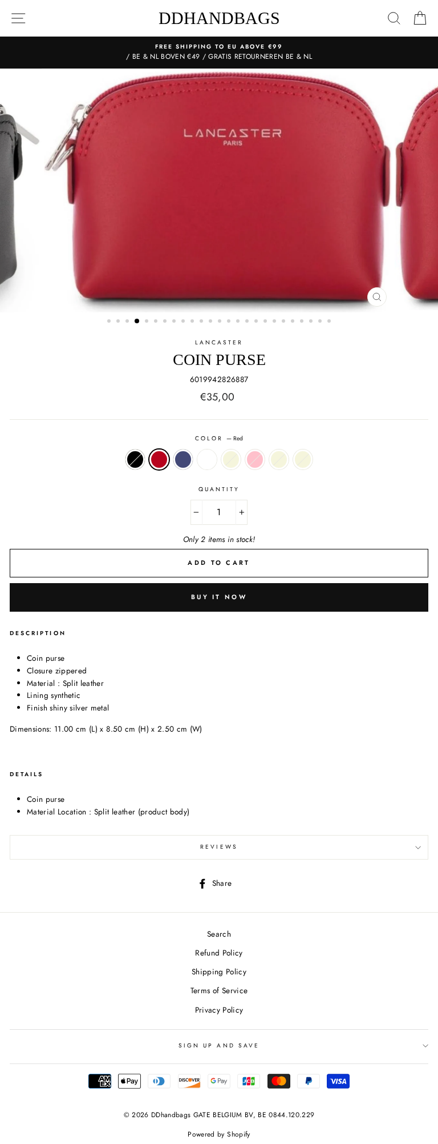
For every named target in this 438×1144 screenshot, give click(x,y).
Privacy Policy (219, 1009)
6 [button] (157, 322)
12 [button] (211, 322)
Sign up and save (219, 1045)
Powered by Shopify (219, 1134)
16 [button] (248, 322)
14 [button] (230, 322)
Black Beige (303, 459)
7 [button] (166, 322)
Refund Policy (218, 952)
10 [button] (193, 322)
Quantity (219, 489)
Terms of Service (219, 990)
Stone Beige (279, 459)
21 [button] (294, 322)
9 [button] (184, 322)
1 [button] (110, 322)
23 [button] (312, 322)
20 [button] (284, 322)
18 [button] (266, 322)
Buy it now (219, 596)
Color (219, 438)
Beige (231, 459)
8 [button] (175, 322)
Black (135, 459)
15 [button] (239, 322)
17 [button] (257, 322)
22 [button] (303, 322)
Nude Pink (255, 459)
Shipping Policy (219, 971)
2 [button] (119, 322)
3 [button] (128, 322)
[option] (219, 52)
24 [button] (321, 322)
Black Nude (207, 459)
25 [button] (330, 322)
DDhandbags (219, 18)
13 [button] (221, 322)
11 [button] (202, 322)
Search (219, 934)
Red (159, 459)
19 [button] (275, 322)
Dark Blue (183, 459)
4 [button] (137, 321)
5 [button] (148, 322)
